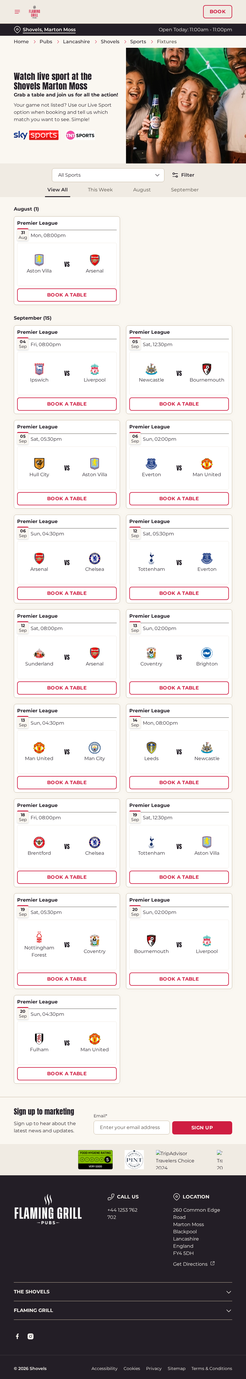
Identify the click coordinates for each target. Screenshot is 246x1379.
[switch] (92, 710)
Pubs (46, 41)
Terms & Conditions (211, 1368)
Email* (100, 1116)
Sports (138, 41)
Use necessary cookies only (122, 751)
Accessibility (105, 1368)
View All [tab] (57, 190)
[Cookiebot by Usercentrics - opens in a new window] (213, 622)
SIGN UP (202, 1128)
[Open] (17, 11)
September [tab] (185, 190)
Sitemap (176, 1368)
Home (21, 41)
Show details (213, 732)
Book (217, 11)
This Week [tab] (100, 190)
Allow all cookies (200, 751)
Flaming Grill (33, 1310)
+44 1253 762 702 (122, 1213)
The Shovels (32, 1292)
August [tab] (142, 190)
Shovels (110, 41)
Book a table (67, 295)
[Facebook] (17, 1336)
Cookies (132, 1368)
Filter (187, 175)
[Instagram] (30, 1336)
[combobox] (108, 175)
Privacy (154, 1368)
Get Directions (190, 1264)
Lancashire (76, 41)
